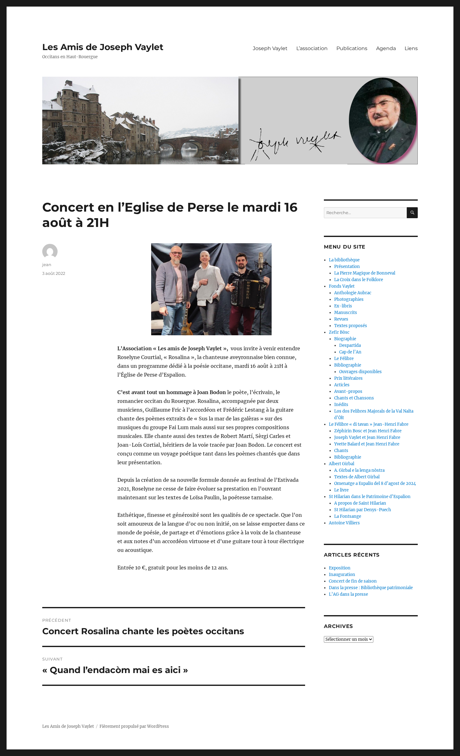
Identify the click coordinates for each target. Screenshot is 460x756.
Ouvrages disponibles (360, 371)
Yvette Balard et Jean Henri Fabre (366, 444)
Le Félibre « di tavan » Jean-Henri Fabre (368, 424)
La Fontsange (347, 516)
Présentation (347, 266)
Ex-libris (343, 306)
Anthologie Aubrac (352, 293)
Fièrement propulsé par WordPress (134, 726)
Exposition (339, 568)
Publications (351, 48)
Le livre (341, 490)
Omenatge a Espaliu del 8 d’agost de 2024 (375, 483)
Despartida (350, 345)
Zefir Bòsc (339, 332)
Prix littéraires (348, 378)
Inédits (341, 404)
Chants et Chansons (354, 398)
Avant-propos (348, 391)
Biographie (345, 339)
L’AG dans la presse (348, 594)
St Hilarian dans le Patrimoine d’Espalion (370, 496)
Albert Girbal (341, 463)
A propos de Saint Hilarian (360, 503)
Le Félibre (344, 358)
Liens (411, 48)
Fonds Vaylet (342, 286)
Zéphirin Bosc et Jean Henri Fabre (367, 431)
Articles (342, 385)
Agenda (386, 48)
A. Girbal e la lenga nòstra (359, 470)
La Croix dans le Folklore (358, 279)
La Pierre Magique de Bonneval (364, 273)
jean (46, 264)
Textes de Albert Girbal (357, 477)
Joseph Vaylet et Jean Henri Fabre (367, 437)
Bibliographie (347, 365)
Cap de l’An (350, 352)
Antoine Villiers (344, 523)
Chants (341, 450)
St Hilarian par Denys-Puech (362, 509)
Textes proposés (350, 325)
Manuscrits (345, 312)
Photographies (349, 299)
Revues (341, 319)
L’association (312, 48)
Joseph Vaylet (270, 48)
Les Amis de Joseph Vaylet (102, 47)
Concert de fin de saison (353, 581)
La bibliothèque (344, 260)
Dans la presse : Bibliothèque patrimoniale (371, 587)
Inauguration (342, 574)
